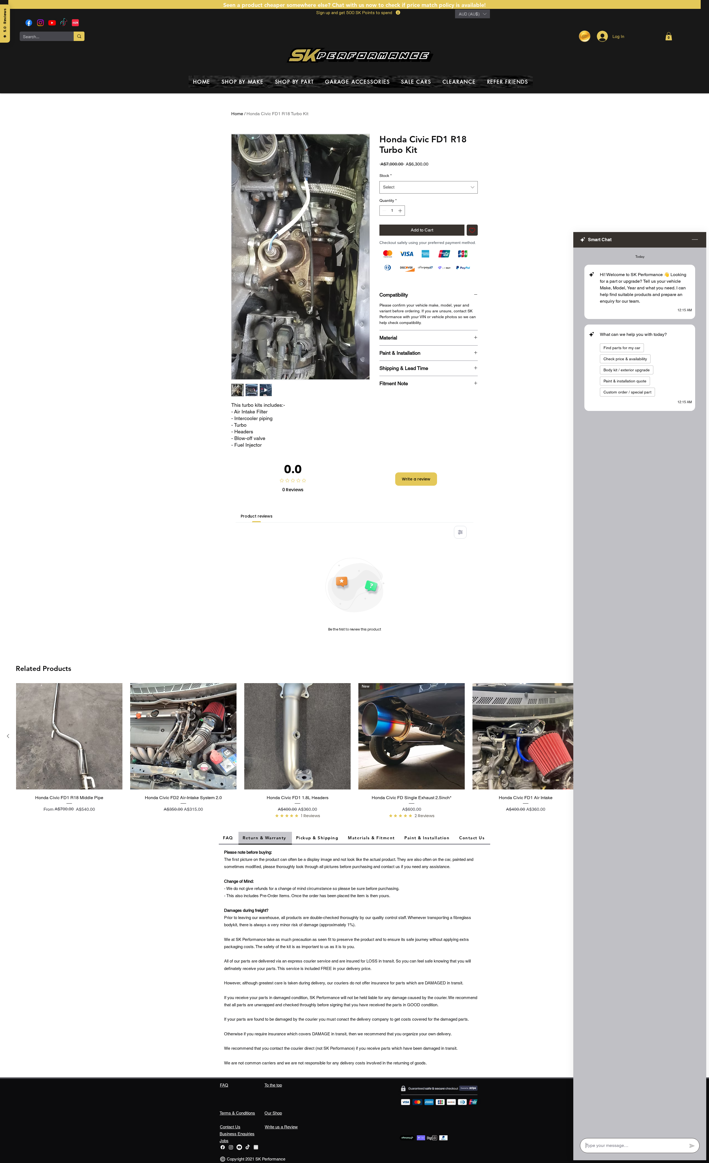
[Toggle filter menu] (460, 532)
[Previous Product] (8, 736)
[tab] (228, 838)
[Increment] (400, 210)
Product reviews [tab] (257, 516)
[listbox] (472, 13)
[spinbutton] (392, 210)
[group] (354, 753)
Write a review (416, 479)
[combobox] (428, 187)
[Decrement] (383, 210)
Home (237, 113)
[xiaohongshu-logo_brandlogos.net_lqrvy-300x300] (75, 22)
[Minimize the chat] (694, 239)
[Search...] (79, 36)
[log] (639, 691)
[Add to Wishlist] (472, 230)
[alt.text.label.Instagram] (40, 22)
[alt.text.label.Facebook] (28, 22)
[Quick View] (69, 736)
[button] (472, 13)
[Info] (397, 12)
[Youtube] (52, 22)
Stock (385, 175)
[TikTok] (63, 22)
